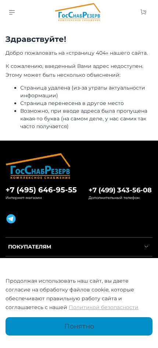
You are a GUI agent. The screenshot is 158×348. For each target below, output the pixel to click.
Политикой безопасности (104, 307)
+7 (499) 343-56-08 (120, 190)
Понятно (79, 326)
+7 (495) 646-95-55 (41, 189)
